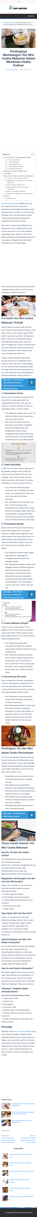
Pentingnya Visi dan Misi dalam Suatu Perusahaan (15, 172)
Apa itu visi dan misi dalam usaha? (17, 178)
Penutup (6, 196)
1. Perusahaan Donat (13, 160)
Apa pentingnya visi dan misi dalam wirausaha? (17, 188)
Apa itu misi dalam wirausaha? (16, 191)
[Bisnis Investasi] (18, 8)
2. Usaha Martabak (13, 162)
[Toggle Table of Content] (31, 154)
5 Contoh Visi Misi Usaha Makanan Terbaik (17, 157)
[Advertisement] (18, 92)
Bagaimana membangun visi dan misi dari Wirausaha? (19, 181)
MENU (32, 16)
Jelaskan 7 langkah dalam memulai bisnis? (20, 193)
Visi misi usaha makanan (10, 203)
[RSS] (18, 2)
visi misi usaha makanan (22, 1031)
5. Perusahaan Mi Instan (14, 168)
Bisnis (8, 1130)
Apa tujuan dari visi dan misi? (16, 185)
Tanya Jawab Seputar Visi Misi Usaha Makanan (18, 176)
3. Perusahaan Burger (14, 164)
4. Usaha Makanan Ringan (15, 166)
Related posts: (11, 198)
